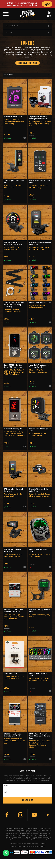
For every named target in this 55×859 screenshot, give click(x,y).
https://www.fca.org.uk (41, 839)
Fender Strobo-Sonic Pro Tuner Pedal (40, 184)
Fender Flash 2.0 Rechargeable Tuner (40, 432)
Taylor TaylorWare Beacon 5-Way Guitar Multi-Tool (39, 368)
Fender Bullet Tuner (14, 675)
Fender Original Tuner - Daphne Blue (14, 184)
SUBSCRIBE (27, 800)
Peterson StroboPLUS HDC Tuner (39, 552)
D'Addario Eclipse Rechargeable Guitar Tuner (40, 245)
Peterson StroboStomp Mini (14, 432)
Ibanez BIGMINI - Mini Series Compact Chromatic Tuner (14, 369)
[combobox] (27, 75)
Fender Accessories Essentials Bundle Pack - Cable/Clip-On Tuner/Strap (14, 307)
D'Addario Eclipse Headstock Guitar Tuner (13, 492)
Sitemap (43, 844)
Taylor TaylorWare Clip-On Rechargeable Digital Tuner (40, 121)
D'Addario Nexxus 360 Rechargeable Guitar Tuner (13, 245)
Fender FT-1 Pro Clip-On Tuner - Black (40, 613)
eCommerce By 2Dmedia (19, 846)
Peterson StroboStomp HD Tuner (39, 677)
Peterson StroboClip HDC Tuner (40, 305)
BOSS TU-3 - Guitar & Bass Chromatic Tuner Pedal (14, 738)
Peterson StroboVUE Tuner (14, 120)
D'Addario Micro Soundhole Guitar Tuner (39, 492)
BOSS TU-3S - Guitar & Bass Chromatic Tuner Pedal (14, 614)
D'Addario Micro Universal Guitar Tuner (13, 552)
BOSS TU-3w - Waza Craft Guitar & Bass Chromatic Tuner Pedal (39, 740)
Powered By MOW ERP (37, 846)
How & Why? (47, 4)
